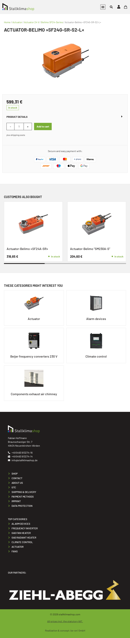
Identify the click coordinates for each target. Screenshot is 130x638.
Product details (17, 116)
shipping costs (18, 135)
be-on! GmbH (78, 630)
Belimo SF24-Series (52, 22)
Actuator (17, 22)
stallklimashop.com (69, 614)
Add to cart (43, 126)
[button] (102, 7)
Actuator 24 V (31, 22)
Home (7, 22)
